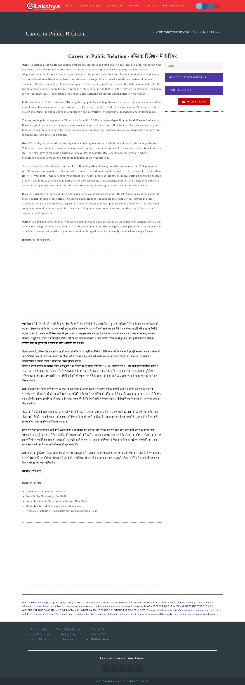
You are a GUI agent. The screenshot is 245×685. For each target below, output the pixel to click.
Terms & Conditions (68, 629)
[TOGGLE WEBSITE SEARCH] (192, 6)
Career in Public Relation (206, 32)
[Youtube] (139, 668)
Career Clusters (40, 639)
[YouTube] (217, 6)
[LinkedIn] (130, 668)
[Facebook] (205, 6)
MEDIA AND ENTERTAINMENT (187, 77)
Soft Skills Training (97, 639)
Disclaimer (68, 639)
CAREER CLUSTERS (181, 90)
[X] (199, 6)
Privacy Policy (68, 634)
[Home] (151, 32)
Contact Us (97, 629)
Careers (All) (97, 634)
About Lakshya (40, 629)
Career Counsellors (39, 634)
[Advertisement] (92, 284)
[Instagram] (211, 6)
